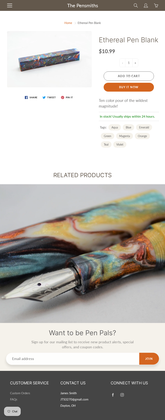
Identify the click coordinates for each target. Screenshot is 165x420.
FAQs (13, 399)
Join (149, 358)
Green (107, 136)
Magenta (124, 136)
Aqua (114, 127)
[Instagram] (122, 394)
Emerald (144, 127)
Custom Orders (20, 393)
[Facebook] (112, 394)
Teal (106, 144)
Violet (119, 144)
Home (68, 23)
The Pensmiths (82, 5)
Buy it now (129, 87)
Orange (142, 136)
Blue (128, 127)
